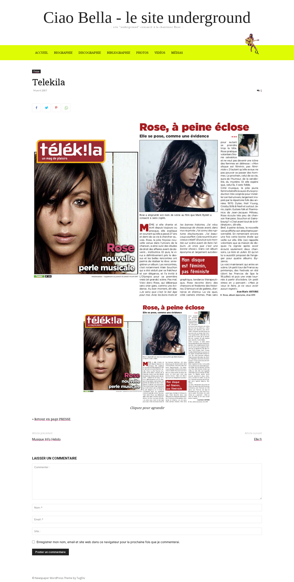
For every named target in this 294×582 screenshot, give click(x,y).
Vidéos (160, 52)
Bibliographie (118, 52)
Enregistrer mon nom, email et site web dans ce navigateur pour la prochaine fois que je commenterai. (108, 542)
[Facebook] (36, 107)
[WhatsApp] (66, 107)
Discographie (90, 52)
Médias (177, 52)
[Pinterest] (56, 107)
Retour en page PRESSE (52, 419)
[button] (257, 53)
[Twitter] (46, 107)
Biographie (63, 52)
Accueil (41, 52)
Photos (142, 52)
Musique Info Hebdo (46, 439)
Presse (36, 71)
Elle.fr (258, 439)
